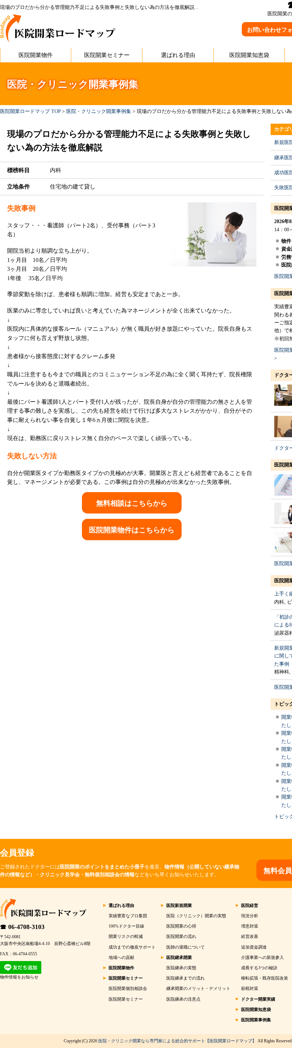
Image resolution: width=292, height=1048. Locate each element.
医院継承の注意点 (183, 999)
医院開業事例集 (256, 1019)
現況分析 (249, 915)
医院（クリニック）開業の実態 (196, 915)
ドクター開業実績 (258, 999)
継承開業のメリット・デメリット (198, 988)
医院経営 (249, 905)
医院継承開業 (179, 957)
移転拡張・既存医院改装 (264, 978)
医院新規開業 (179, 905)
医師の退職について (185, 947)
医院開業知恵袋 (249, 55)
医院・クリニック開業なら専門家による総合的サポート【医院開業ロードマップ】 (177, 1040)
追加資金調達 (254, 947)
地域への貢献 (121, 957)
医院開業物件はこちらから (131, 530)
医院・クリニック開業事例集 (98, 111)
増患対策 (249, 926)
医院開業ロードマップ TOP (30, 111)
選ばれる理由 (178, 55)
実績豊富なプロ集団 (128, 915)
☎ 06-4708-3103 (22, 926)
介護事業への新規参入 (262, 957)
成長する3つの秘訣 (259, 967)
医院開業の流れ (181, 936)
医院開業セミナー (107, 55)
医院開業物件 (36, 55)
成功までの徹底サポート (132, 947)
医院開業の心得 (181, 926)
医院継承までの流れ (185, 978)
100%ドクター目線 (126, 926)
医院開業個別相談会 (128, 988)
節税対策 (249, 988)
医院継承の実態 (181, 967)
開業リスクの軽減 (126, 936)
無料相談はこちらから (131, 503)
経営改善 (249, 936)
